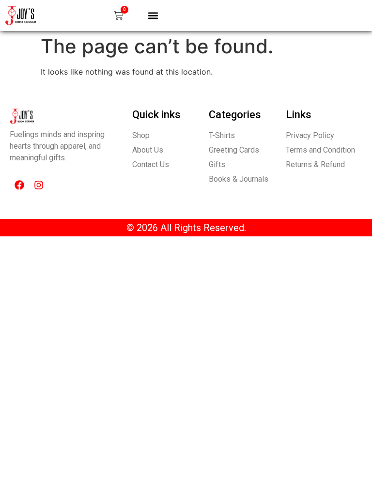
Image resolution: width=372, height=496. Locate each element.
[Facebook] (19, 185)
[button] (153, 15)
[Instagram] (38, 185)
